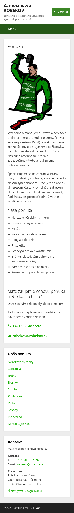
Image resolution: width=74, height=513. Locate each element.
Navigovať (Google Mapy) (26, 491)
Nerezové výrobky (20, 362)
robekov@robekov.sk (30, 335)
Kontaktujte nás (19, 424)
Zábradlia (14, 369)
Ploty (11, 403)
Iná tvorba (15, 417)
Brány (12, 376)
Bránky (13, 382)
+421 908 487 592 (27, 326)
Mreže (12, 389)
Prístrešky (15, 396)
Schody (13, 410)
